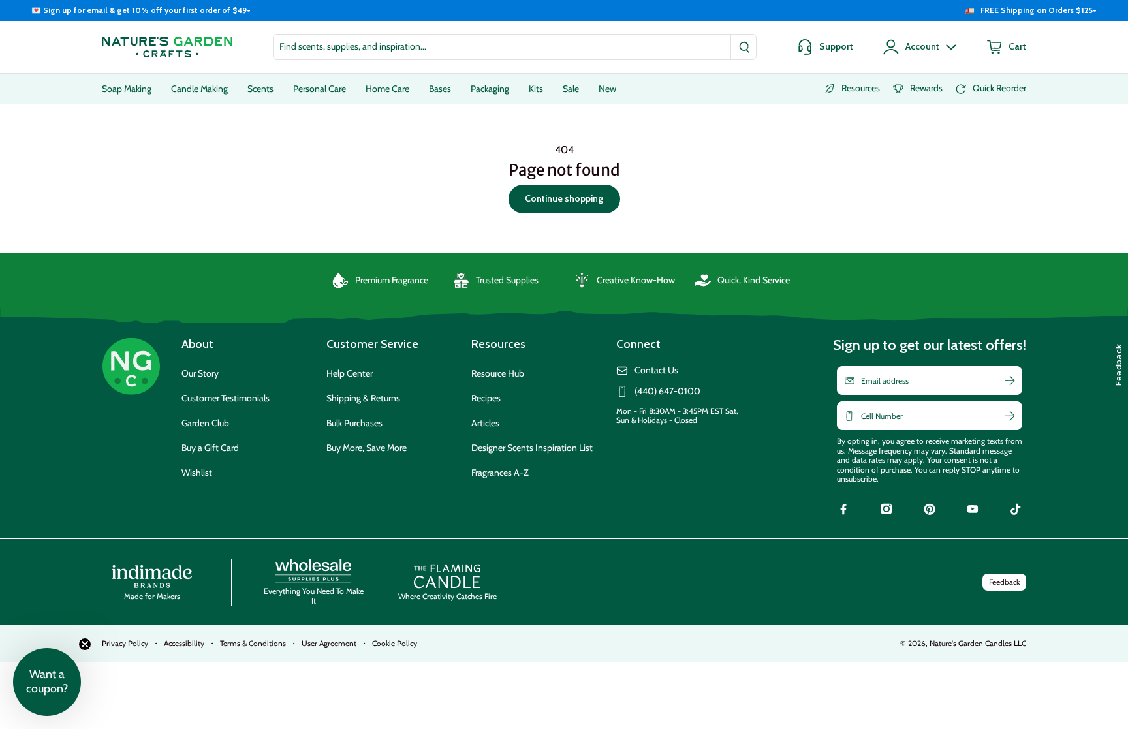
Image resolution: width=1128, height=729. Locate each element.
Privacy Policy (125, 643)
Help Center (349, 373)
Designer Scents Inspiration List (532, 448)
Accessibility (184, 643)
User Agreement (329, 643)
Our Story (200, 373)
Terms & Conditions (253, 643)
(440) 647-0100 (667, 391)
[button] (47, 682)
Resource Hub (497, 373)
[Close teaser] (84, 644)
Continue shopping (564, 198)
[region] (564, 10)
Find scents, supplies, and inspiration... (352, 46)
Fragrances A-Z (500, 472)
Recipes (486, 398)
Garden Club (205, 423)
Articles (485, 423)
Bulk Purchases (354, 423)
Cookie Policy (394, 643)
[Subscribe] (1010, 380)
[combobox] (515, 47)
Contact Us (656, 370)
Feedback (1004, 582)
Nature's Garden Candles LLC (978, 643)
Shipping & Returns (363, 398)
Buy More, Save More (366, 448)
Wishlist (196, 472)
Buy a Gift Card (210, 448)
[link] (843, 511)
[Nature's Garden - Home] (167, 47)
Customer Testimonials (225, 398)
